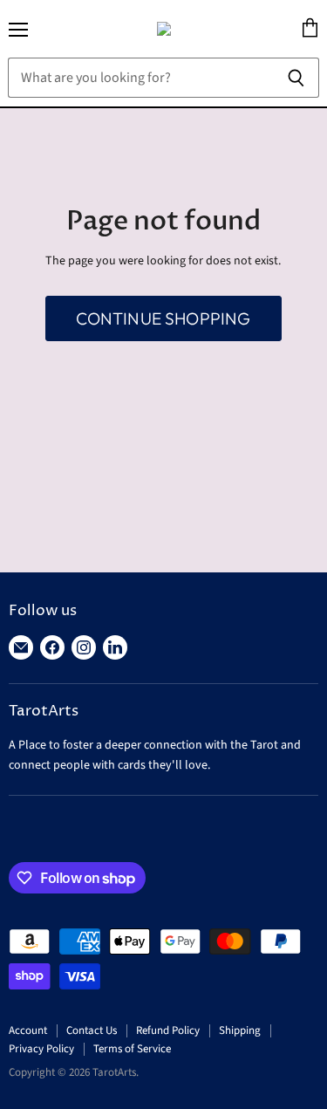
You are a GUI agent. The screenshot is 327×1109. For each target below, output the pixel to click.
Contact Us (91, 1030)
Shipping (240, 1030)
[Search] (296, 78)
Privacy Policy (41, 1049)
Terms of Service (132, 1049)
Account (28, 1030)
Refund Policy (168, 1030)
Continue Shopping (163, 318)
